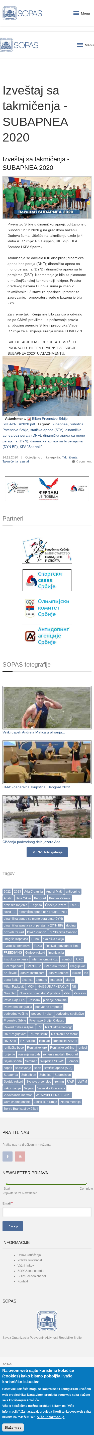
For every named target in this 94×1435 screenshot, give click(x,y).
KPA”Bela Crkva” (55, 966)
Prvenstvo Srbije (15, 430)
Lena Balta (11, 980)
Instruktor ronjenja (16, 959)
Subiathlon (28, 1075)
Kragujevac (77, 966)
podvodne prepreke (48, 1007)
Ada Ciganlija (33, 891)
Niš (74, 986)
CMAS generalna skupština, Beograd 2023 (36, 787)
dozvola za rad (14, 932)
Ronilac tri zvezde (65, 1041)
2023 (17, 891)
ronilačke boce (14, 1047)
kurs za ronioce (58, 973)
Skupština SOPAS (52, 1061)
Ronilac (44, 1041)
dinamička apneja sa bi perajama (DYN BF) (33, 925)
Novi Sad (10, 993)
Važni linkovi (26, 1265)
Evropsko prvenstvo (17, 946)
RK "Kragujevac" (15, 1034)
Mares (69, 980)
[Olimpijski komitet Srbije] (47, 608)
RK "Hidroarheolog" (58, 1027)
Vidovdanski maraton (18, 1095)
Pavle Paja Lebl (14, 1000)
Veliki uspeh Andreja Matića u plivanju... (34, 732)
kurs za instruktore (32, 973)
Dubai (35, 939)
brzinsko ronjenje (15, 905)
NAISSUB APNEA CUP (53, 986)
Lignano (41, 980)
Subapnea (59, 424)
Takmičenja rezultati (16, 461)
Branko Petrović (60, 898)
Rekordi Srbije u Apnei (19, 1027)
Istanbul (66, 959)
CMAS (74, 905)
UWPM (82, 1081)
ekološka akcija (53, 939)
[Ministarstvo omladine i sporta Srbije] (47, 550)
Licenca (27, 980)
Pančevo (80, 993)
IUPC (79, 959)
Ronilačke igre (37, 1047)
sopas (8, 1068)
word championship (17, 1102)
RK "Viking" (28, 1041)
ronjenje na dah (29, 1054)
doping (71, 925)
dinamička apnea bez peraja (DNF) (43, 912)
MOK (31, 986)
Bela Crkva (23, 898)
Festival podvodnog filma (62, 946)
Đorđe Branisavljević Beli (21, 1108)
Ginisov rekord (35, 952)
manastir (56, 980)
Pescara (34, 1000)
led (86, 973)
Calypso (36, 905)
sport (37, 1068)
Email (8, 1203)
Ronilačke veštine (62, 1047)
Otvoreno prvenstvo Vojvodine (40, 993)
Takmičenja (69, 457)
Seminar (31, 1061)
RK (40, 1027)
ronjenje (9, 1054)
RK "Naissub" (39, 1034)
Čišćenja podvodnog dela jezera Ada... (33, 842)
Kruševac (10, 973)
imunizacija (56, 952)
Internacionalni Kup (45, 959)
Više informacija (50, 1417)
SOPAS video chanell (32, 1276)
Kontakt (23, 1281)
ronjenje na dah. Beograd (60, 1054)
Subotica (76, 424)
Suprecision (63, 1075)
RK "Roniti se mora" (64, 1034)
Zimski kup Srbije (45, 1102)
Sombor (72, 1061)
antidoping (73, 891)
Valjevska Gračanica (51, 1088)
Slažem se (13, 1427)
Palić (67, 993)
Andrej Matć (54, 891)
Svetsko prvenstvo (38, 1081)
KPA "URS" (33, 966)
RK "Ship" (10, 1041)
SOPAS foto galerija (47, 852)
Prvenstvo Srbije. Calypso (46, 1020)
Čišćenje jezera (55, 905)
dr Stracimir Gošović (63, 932)
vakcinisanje (12, 1088)
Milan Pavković (14, 986)
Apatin (8, 898)
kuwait (76, 973)
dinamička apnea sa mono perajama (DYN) (33, 918)
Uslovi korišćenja (29, 1255)
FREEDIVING (13, 952)
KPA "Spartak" (31, 447)
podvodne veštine (16, 1013)
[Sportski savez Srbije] (47, 580)
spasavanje (23, 1068)
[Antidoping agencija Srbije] (47, 635)
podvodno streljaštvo (70, 1013)
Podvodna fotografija (18, 1007)
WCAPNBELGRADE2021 (53, 1095)
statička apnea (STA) (46, 430)
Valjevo (29, 1088)
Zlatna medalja (70, 1102)
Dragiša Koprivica (16, 939)
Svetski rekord (13, 1081)
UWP (70, 1081)
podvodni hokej (41, 1013)
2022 (7, 891)
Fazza (38, 946)
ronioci (82, 1047)
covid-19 (10, 912)
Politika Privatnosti (30, 1260)
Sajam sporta (13, 1061)
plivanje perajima (55, 1000)
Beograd (40, 898)
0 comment (83, 461)
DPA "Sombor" (36, 932)
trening (59, 1081)
